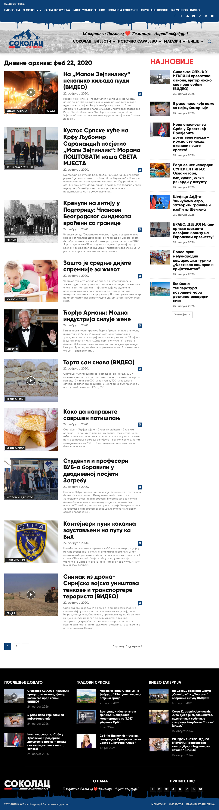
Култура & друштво (20, 167)
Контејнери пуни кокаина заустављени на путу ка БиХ (99, 530)
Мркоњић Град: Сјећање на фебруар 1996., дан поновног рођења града (121, 694)
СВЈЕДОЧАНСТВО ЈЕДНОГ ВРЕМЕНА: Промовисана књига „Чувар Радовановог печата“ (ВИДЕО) (191, 745)
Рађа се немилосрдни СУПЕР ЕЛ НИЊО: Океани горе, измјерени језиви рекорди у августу (193, 173)
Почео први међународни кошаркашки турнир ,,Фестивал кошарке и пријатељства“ (193, 260)
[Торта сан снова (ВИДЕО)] (31, 380)
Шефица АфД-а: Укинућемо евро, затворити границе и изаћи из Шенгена (192, 203)
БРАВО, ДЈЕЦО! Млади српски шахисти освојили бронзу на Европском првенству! (193, 230)
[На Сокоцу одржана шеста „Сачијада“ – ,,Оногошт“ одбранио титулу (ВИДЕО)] (159, 696)
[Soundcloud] (187, 16)
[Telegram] (193, 16)
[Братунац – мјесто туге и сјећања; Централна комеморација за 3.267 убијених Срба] (86, 717)
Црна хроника (16, 560)
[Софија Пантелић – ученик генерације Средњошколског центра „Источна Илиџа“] (86, 741)
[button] (209, 41)
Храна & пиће (15, 399)
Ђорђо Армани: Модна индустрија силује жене (97, 316)
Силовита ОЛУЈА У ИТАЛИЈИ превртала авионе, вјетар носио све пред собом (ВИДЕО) (192, 80)
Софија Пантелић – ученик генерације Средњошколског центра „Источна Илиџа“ (121, 739)
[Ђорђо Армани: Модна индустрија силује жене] (31, 330)
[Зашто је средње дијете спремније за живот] (31, 281)
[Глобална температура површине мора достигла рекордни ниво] (160, 289)
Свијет (11, 613)
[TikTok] (199, 16)
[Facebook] (175, 16)
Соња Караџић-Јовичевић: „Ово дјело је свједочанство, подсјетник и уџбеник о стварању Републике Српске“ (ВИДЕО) (193, 719)
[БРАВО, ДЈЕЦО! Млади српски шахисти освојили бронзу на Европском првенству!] (160, 229)
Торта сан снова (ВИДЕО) (99, 362)
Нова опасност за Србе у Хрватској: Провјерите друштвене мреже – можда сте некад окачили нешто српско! (191, 137)
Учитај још (181, 314)
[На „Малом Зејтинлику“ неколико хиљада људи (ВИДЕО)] (31, 92)
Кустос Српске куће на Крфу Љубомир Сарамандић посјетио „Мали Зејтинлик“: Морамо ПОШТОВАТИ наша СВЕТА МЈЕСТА (102, 147)
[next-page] (25, 646)
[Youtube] (212, 16)
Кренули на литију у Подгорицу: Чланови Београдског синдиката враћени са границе (97, 212)
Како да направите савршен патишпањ (91, 415)
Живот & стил (16, 299)
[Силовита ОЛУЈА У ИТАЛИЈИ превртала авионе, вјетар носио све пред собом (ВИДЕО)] (160, 77)
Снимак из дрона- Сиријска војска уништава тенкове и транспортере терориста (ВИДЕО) (101, 586)
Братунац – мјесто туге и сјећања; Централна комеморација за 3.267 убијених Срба (118, 717)
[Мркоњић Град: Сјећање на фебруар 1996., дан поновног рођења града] (86, 696)
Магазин (12, 349)
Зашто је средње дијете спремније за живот (97, 266)
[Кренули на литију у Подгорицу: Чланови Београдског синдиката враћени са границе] (31, 221)
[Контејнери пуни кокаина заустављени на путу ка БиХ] (31, 541)
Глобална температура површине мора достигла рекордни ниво (190, 292)
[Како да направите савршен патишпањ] (31, 429)
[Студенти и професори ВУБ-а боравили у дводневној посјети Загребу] (31, 479)
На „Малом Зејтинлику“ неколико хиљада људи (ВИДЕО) (96, 80)
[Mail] (166, 789)
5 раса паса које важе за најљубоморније (193, 105)
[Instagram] (181, 16)
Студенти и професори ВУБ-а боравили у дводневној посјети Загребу (95, 470)
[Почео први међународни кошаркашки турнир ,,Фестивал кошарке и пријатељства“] (160, 257)
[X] (206, 16)
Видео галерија (17, 110)
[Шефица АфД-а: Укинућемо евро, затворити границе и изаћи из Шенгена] (160, 202)
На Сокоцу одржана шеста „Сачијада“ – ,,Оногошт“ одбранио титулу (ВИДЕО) (191, 694)
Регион (11, 239)
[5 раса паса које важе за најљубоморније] (160, 109)
